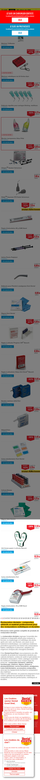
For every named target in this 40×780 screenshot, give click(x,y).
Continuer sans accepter (14, 729)
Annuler (14, 771)
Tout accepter (14, 726)
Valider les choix (15, 769)
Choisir (14, 732)
